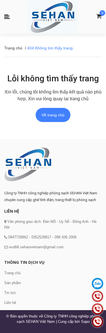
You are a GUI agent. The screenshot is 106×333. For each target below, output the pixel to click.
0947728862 (17, 237)
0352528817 (41, 237)
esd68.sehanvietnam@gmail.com (36, 247)
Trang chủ (12, 273)
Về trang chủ (53, 115)
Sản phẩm (12, 283)
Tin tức (10, 293)
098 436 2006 (66, 237)
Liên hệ (10, 303)
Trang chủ (13, 48)
